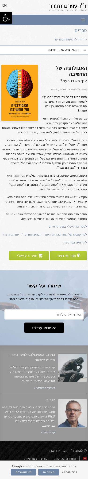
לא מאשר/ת (23, 472)
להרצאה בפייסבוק (75, 242)
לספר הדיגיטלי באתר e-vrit (68, 226)
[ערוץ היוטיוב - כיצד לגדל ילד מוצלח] (85, 458)
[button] (6, 18)
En (4, 5)
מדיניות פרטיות (35, 458)
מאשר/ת (48, 472)
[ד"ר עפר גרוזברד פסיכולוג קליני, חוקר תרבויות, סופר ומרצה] (68, 7)
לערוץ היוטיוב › (44, 388)
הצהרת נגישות (65, 458)
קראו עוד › (48, 432)
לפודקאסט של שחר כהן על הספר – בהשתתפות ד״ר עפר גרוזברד (44, 234)
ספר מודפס (66, 255)
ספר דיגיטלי (26, 255)
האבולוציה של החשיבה (63, 49)
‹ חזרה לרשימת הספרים (71, 39)
